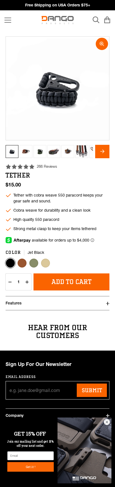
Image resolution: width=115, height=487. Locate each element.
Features (13, 303)
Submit (92, 390)
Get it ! (30, 467)
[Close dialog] (107, 422)
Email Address (21, 377)
